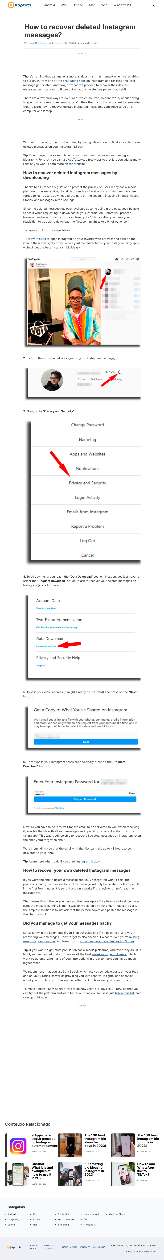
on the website (75, 164)
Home (65, 1247)
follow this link (125, 993)
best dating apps (74, 80)
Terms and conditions (49, 1247)
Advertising (98, 1247)
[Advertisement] (82, 1066)
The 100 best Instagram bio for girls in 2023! (148, 1140)
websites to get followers (109, 954)
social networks (66, 1219)
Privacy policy (33, 1247)
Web (104, 5)
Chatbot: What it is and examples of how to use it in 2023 (42, 1171)
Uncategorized (91, 1214)
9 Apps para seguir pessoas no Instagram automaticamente (45, 1140)
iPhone (78, 5)
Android (49, 5)
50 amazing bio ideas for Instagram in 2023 (94, 1169)
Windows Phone (117, 1214)
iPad (64, 5)
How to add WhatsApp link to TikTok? (146, 1169)
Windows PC (122, 5)
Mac (92, 5)
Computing (13, 1219)
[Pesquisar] (153, 5)
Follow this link (36, 238)
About (73, 1247)
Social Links (64, 1214)
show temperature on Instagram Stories (107, 941)
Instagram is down (89, 861)
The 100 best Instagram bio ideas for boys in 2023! (95, 1140)
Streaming (63, 1224)
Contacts (84, 1247)
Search (137, 5)
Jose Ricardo (36, 43)
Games (11, 1224)
